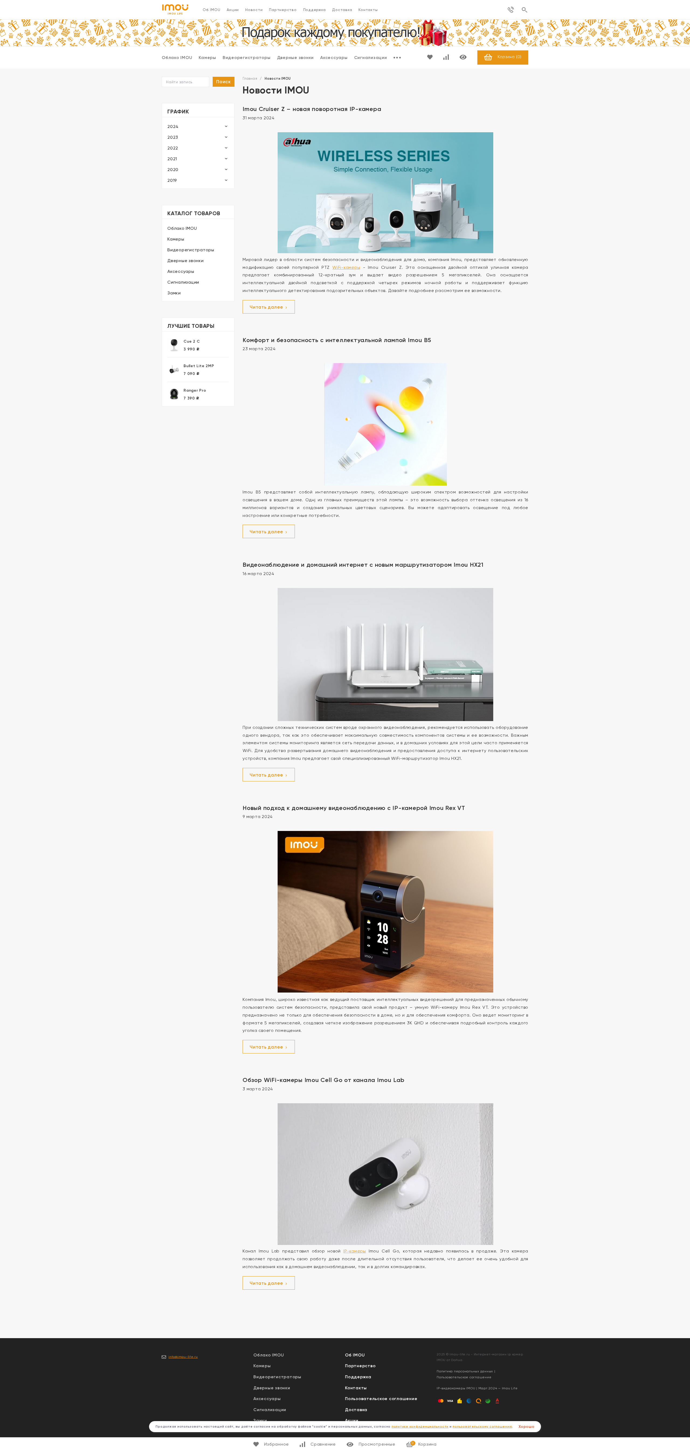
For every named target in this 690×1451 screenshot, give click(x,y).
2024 (173, 126)
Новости (254, 10)
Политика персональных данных (465, 1371)
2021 (172, 158)
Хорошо (526, 1426)
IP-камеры (354, 1251)
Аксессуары (334, 57)
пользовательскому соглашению (482, 1426)
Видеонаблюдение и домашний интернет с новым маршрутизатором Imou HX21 (363, 564)
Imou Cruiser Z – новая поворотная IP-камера (312, 109)
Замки (174, 292)
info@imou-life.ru (183, 1357)
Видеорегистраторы (247, 57)
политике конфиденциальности (420, 1426)
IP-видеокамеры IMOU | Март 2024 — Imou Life (477, 1388)
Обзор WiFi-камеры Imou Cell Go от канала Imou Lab (324, 1080)
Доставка (342, 10)
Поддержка (314, 10)
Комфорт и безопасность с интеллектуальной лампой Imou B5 (337, 340)
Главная (250, 78)
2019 (172, 180)
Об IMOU (211, 10)
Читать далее (267, 307)
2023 (172, 137)
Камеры (207, 57)
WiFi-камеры (346, 267)
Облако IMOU (177, 57)
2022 (172, 148)
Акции (233, 10)
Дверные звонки (295, 57)
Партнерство (282, 10)
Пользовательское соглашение (381, 1398)
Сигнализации (370, 57)
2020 (172, 169)
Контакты (368, 10)
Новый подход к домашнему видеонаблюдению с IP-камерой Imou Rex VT (354, 808)
